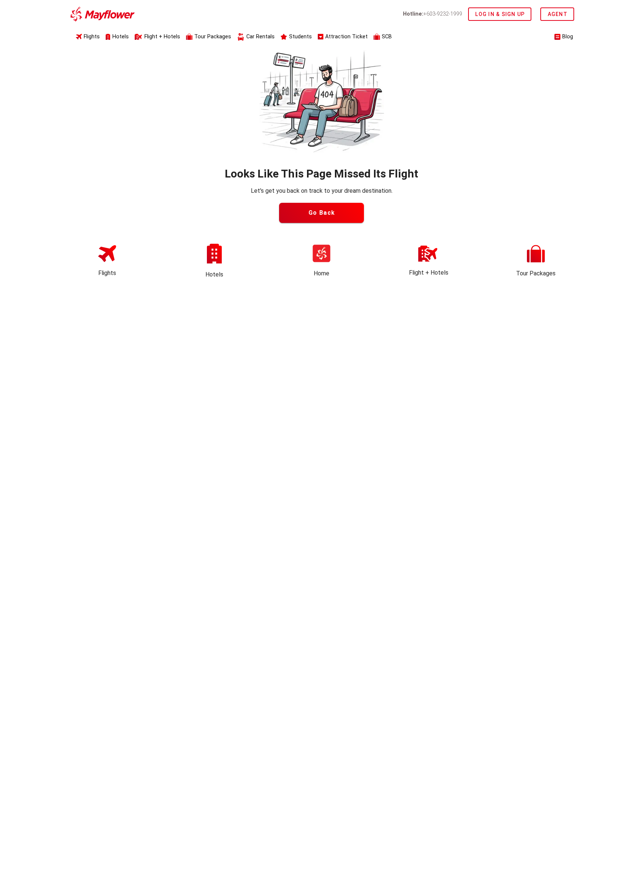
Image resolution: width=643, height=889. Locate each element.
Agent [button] (557, 14)
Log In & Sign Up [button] (500, 14)
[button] (208, 37)
